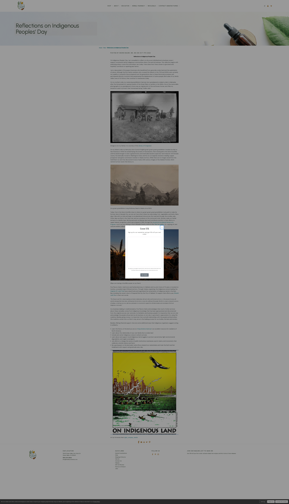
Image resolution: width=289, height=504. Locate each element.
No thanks (144, 275)
